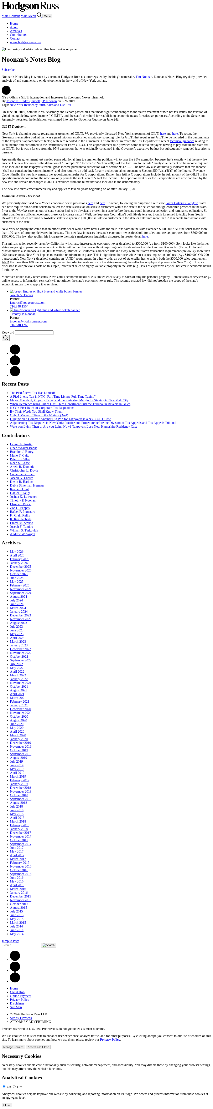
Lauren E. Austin (21, 444)
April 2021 (17, 694)
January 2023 (19, 645)
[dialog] (106, 1041)
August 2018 (18, 802)
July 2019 (16, 761)
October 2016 (19, 870)
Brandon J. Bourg (21, 451)
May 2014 (17, 934)
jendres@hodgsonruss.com (27, 302)
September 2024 (20, 593)
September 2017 (20, 844)
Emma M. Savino (21, 523)
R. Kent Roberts (20, 519)
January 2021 (19, 705)
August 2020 (18, 720)
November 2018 (20, 791)
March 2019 (18, 776)
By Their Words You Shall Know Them (36, 411)
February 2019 (19, 780)
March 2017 (18, 859)
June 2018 (17, 810)
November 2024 (20, 589)
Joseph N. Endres (18, 101)
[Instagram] (15, 981)
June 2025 (17, 578)
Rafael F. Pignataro (22, 511)
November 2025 (20, 570)
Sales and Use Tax (59, 105)
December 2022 (20, 649)
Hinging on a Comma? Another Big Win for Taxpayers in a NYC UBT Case (60, 419)
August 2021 (18, 690)
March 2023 (18, 641)
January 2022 (19, 679)
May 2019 (17, 769)
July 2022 (16, 664)
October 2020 (19, 716)
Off (19, 1087)
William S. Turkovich (24, 530)
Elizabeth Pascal (20, 504)
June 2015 (17, 915)
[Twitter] (15, 375)
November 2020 (20, 712)
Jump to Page (10, 941)
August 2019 (18, 757)
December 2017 (20, 832)
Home (14, 23)
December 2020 (20, 709)
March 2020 (18, 735)
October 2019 (19, 750)
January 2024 (19, 611)
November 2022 (20, 653)
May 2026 (17, 551)
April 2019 (17, 772)
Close (6, 1105)
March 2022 (18, 675)
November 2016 (20, 866)
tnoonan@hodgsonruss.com (28, 321)
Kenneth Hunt (19, 489)
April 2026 (17, 555)
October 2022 (19, 656)
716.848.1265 (19, 325)
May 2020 (17, 727)
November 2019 (20, 746)
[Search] (39, 16)
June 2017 (17, 847)
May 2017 (17, 851)
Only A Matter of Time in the (39, 415)
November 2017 (20, 836)
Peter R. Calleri (20, 459)
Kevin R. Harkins (21, 481)
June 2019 (17, 765)
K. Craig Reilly (20, 515)
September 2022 (20, 660)
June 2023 (17, 630)
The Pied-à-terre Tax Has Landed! (32, 393)
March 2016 (18, 889)
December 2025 (20, 566)
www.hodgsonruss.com (25, 42)
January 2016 (19, 892)
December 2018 (20, 787)
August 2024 (18, 596)
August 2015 (18, 907)
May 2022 (17, 668)
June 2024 (17, 604)
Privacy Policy (19, 999)
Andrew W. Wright (22, 534)
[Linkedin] (15, 959)
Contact (15, 38)
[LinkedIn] (15, 364)
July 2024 (16, 600)
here (163, 133)
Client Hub (17, 992)
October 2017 (19, 840)
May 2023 (17, 634)
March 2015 (18, 922)
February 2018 (19, 825)
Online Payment (20, 996)
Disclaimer (17, 1003)
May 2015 (17, 919)
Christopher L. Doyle (24, 470)
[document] (106, 1080)
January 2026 (19, 563)
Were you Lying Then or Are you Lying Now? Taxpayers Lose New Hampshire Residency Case (73, 426)
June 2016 (17, 877)
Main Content (11, 16)
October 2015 (19, 904)
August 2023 (18, 623)
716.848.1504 (19, 306)
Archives (16, 31)
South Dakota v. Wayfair (182, 203)
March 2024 (18, 608)
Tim (144, 76)
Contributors (18, 34)
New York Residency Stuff (27, 105)
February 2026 (19, 559)
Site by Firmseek (21, 1018)
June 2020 (17, 724)
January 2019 (19, 784)
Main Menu (28, 16)
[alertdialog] (106, 1080)
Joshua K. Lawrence (23, 496)
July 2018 (16, 806)
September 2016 (20, 874)
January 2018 (19, 829)
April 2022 (17, 671)
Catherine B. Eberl (22, 474)
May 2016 (17, 881)
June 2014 (17, 930)
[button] (6, 93)
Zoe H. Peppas (20, 508)
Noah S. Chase (20, 463)
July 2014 (16, 926)
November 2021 (20, 683)
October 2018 (19, 795)
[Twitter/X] (15, 970)
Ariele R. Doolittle (22, 466)
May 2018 (17, 814)
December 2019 (20, 742)
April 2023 (17, 638)
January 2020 (19, 739)
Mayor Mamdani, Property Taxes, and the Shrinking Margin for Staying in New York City (69, 400)
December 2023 (20, 615)
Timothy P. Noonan (44, 101)
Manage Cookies (13, 1047)
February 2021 (19, 701)
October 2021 (19, 686)
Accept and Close (38, 1047)
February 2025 (19, 585)
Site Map (16, 1007)
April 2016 (17, 885)
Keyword (8, 332)
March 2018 (18, 821)
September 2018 (20, 799)
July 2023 (16, 626)
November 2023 (20, 619)
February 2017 (19, 862)
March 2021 (18, 698)
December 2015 (20, 896)
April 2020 (17, 731)
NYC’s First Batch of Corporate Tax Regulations (42, 407)
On (9, 1087)
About (14, 27)
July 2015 (16, 911)
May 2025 (17, 581)
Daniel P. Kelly (20, 493)
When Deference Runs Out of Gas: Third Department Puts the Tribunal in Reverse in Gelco (70, 404)
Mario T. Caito (19, 455)
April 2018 (17, 817)
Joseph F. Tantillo (21, 526)
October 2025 (19, 574)
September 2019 (20, 754)
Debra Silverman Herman (27, 485)
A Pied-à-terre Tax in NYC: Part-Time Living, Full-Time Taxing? (53, 396)
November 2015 (20, 900)
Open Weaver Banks (23, 448)
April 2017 (17, 855)
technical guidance (182, 141)
